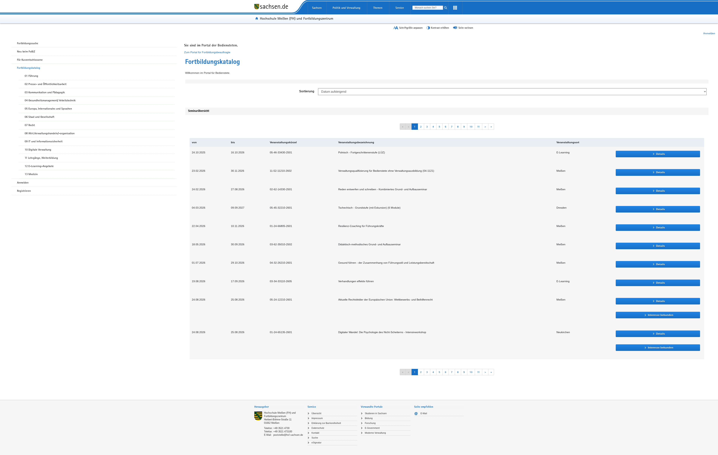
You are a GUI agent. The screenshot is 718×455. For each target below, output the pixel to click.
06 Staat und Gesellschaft (39, 117)
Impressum (317, 418)
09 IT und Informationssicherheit (43, 141)
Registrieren (24, 190)
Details (660, 153)
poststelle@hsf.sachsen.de (288, 434)
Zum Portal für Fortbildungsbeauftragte (207, 52)
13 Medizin (31, 174)
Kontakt (315, 433)
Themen (377, 8)
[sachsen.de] (279, 9)
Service (399, 8)
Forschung (370, 423)
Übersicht (316, 413)
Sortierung (306, 91)
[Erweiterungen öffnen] (455, 7)
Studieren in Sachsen (376, 413)
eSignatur (316, 442)
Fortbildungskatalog (28, 67)
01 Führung (31, 76)
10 (471, 126)
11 (478, 126)
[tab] (279, 407)
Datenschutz (318, 428)
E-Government (372, 428)
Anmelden (709, 33)
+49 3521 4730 (281, 428)
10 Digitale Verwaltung (38, 149)
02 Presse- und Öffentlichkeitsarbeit (45, 84)
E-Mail (424, 413)
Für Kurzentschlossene (30, 59)
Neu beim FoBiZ (26, 51)
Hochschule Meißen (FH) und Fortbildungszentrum (296, 18)
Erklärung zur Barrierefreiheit (326, 423)
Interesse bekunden (660, 314)
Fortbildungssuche (27, 43)
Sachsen (317, 8)
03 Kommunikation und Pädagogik (45, 92)
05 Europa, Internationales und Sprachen (48, 108)
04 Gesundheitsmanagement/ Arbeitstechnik (50, 100)
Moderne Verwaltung (375, 433)
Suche (315, 437)
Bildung (369, 418)
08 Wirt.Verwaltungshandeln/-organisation (50, 133)
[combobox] (427, 7)
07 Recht (30, 125)
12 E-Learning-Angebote (39, 166)
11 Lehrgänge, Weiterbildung (41, 158)
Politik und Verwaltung (346, 8)
